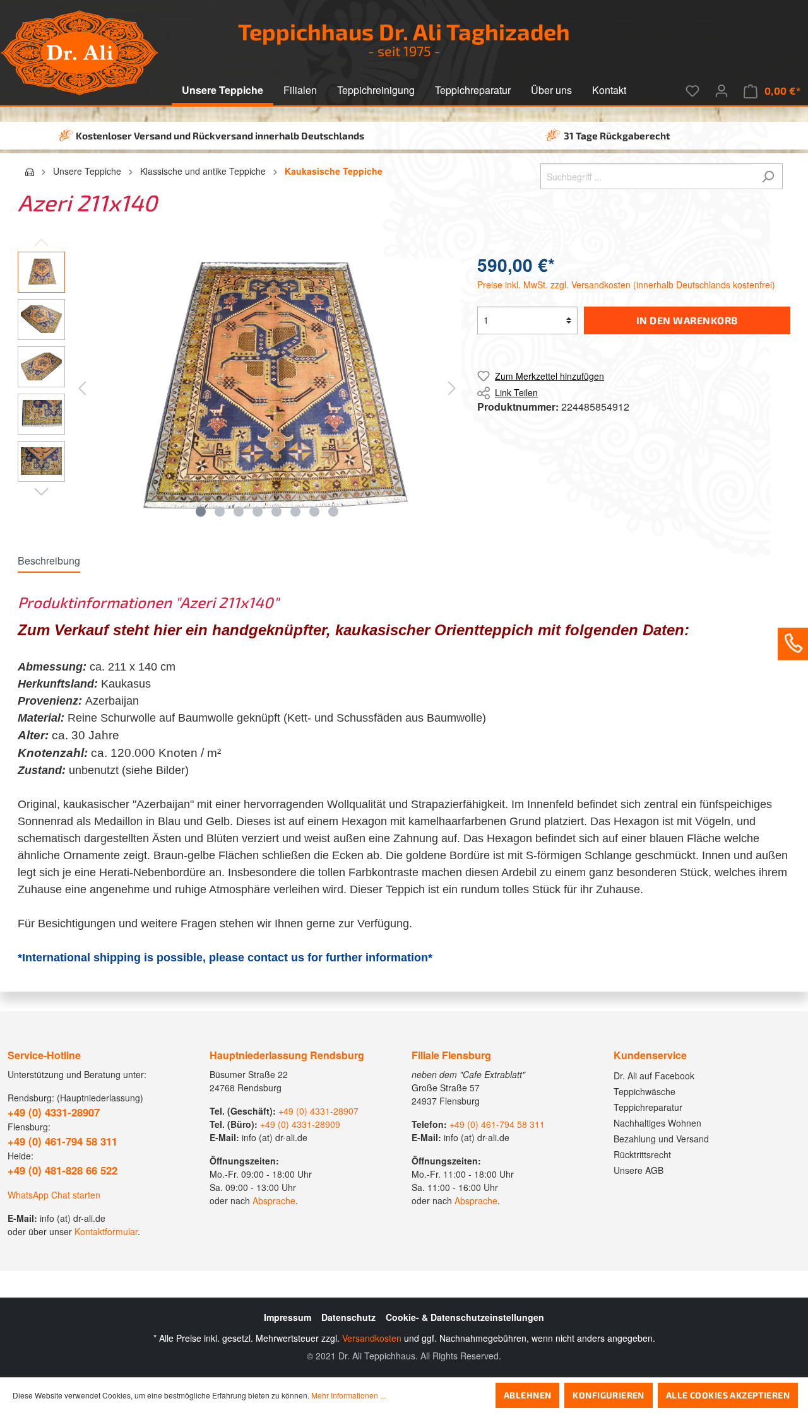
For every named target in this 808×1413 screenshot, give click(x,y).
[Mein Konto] (721, 91)
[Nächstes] (452, 386)
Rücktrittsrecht (642, 1154)
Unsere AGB (638, 1170)
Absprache (273, 1200)
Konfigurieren (608, 1395)
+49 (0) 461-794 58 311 (497, 1124)
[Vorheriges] (82, 386)
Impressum (287, 1317)
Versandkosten (371, 1338)
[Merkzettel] (692, 91)
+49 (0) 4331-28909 (300, 1124)
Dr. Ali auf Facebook (654, 1075)
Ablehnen (527, 1395)
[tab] (49, 560)
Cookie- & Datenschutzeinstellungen (465, 1317)
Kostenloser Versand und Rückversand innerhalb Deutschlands (220, 135)
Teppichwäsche (644, 1091)
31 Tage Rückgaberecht (617, 135)
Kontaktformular (106, 1231)
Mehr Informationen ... (348, 1395)
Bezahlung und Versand (661, 1138)
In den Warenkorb (687, 320)
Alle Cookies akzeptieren (728, 1395)
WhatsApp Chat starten (54, 1194)
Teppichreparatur (648, 1107)
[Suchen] (768, 176)
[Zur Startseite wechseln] (79, 52)
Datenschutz (348, 1317)
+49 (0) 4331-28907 (318, 1111)
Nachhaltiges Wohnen (657, 1123)
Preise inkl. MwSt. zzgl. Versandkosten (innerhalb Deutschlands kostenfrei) (626, 284)
